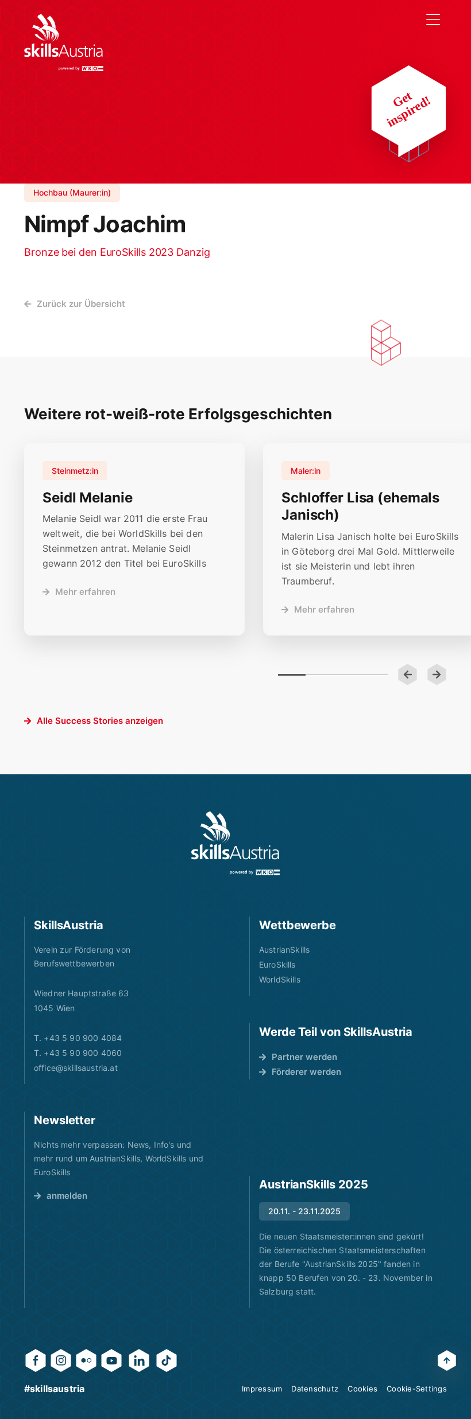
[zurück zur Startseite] (63, 42)
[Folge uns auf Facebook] (35, 1360)
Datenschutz (314, 1388)
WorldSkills (279, 979)
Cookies (362, 1388)
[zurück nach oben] (447, 1360)
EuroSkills (277, 964)
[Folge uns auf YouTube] (111, 1360)
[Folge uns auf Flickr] (86, 1360)
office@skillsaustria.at (76, 1068)
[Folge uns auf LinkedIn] (139, 1360)
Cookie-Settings (417, 1388)
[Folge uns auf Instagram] (60, 1360)
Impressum (262, 1388)
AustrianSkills (284, 949)
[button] (407, 674)
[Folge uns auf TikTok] (166, 1360)
